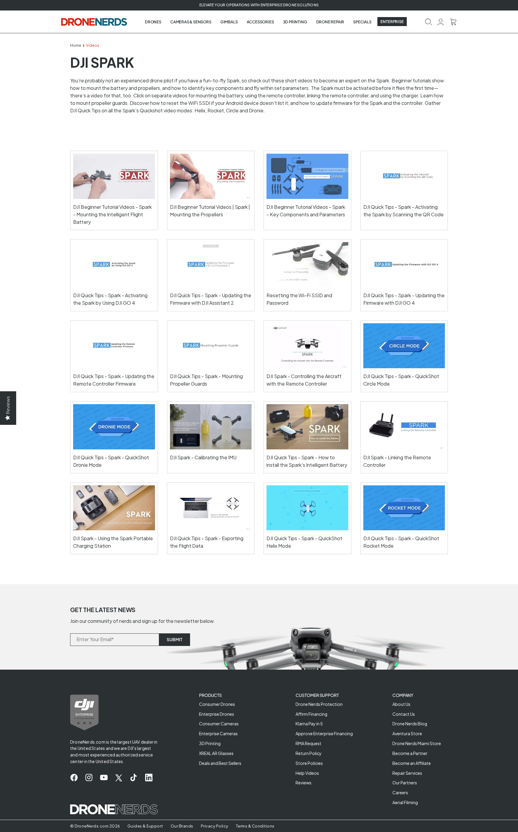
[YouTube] (104, 778)
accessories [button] (260, 21)
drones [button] (153, 21)
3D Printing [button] (295, 21)
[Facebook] (74, 778)
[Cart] (453, 21)
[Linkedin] (149, 778)
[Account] (440, 21)
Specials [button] (362, 21)
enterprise (392, 21)
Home (75, 45)
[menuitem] (153, 21)
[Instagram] (88, 778)
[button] (428, 21)
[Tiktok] (133, 778)
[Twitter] (118, 778)
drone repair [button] (330, 21)
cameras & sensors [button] (190, 21)
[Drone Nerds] (94, 21)
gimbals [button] (229, 21)
